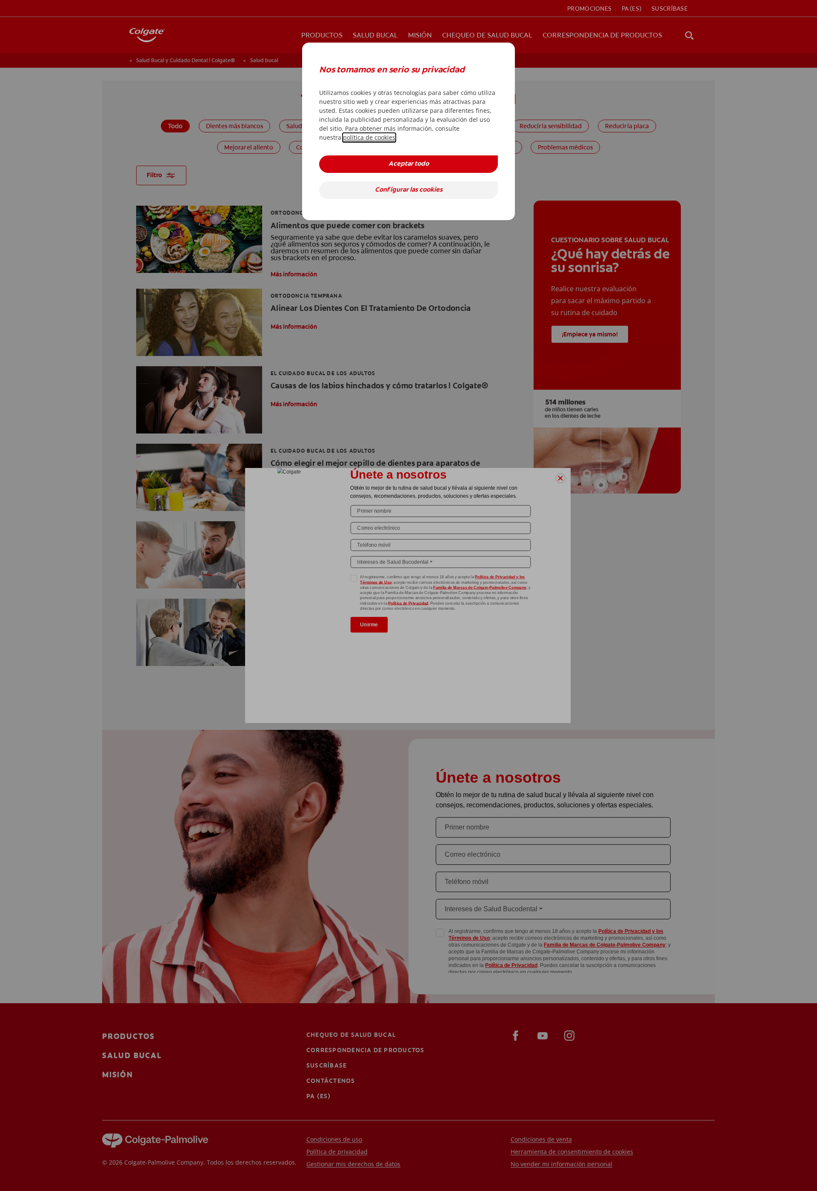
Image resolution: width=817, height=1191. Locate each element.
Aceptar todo (409, 164)
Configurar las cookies (409, 190)
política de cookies (369, 137)
